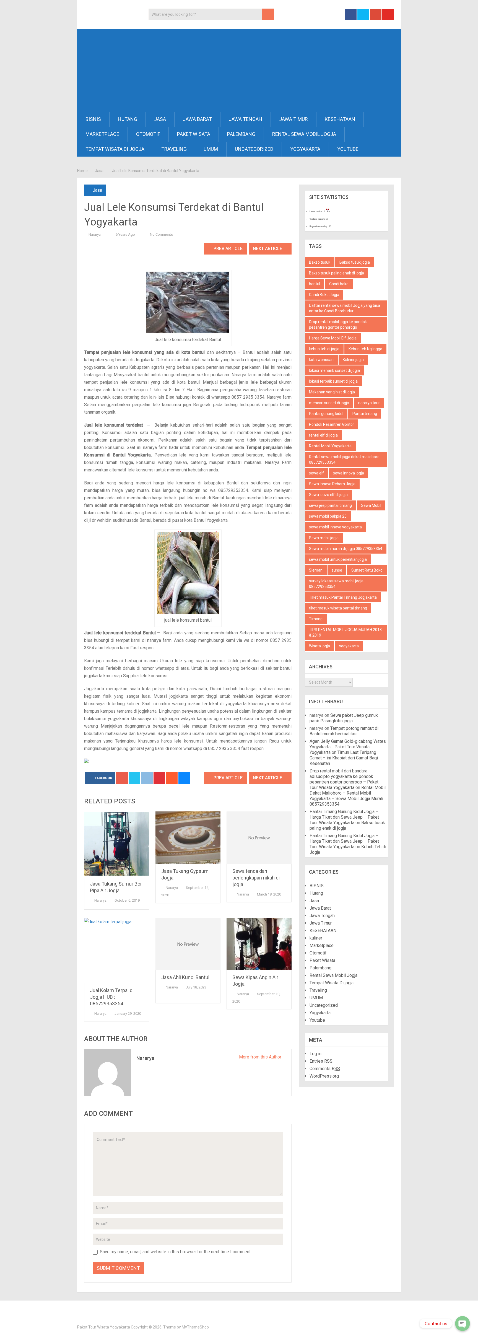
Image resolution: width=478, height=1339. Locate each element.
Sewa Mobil (371, 505)
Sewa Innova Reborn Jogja (332, 484)
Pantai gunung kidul (326, 413)
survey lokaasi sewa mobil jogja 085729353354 (336, 584)
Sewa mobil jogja (324, 538)
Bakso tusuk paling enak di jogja (336, 273)
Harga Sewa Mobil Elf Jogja (333, 338)
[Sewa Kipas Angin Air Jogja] (259, 944)
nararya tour (369, 403)
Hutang (127, 119)
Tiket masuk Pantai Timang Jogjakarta (343, 597)
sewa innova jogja (348, 473)
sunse (337, 570)
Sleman (316, 570)
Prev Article (227, 248)
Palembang (241, 134)
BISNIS (93, 119)
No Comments (161, 234)
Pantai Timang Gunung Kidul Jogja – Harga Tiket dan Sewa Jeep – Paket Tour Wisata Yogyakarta (344, 817)
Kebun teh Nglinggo (365, 349)
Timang (316, 619)
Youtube (347, 149)
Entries (321, 1061)
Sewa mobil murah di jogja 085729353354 (345, 548)
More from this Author (260, 1057)
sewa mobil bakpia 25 (328, 516)
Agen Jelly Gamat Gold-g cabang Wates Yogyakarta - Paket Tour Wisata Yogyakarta (348, 747)
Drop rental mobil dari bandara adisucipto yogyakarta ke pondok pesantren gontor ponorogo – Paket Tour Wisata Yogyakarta (344, 779)
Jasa (160, 119)
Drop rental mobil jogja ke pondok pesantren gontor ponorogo (338, 324)
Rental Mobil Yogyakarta (330, 446)
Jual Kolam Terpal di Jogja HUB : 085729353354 (112, 996)
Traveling (174, 149)
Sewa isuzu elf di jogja (328, 494)
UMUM (211, 149)
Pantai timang (364, 413)
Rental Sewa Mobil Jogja (304, 134)
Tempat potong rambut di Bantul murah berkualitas (344, 731)
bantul (314, 284)
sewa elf (316, 473)
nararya (95, 234)
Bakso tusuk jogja (354, 262)
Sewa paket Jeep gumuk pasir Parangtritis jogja (344, 718)
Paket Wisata (193, 134)
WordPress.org (324, 1076)
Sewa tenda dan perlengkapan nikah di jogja (256, 877)
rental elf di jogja (323, 435)
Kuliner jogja (353, 359)
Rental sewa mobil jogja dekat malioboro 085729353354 (344, 460)
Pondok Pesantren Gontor (331, 424)
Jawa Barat (197, 119)
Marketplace (102, 134)
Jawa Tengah (245, 119)
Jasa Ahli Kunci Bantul (185, 977)
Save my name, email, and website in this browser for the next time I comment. (175, 1251)
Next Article (268, 248)
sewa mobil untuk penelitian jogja (338, 559)
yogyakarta (349, 646)
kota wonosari (321, 359)
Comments (325, 1068)
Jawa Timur (293, 119)
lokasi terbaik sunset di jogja (333, 381)
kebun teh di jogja (324, 349)
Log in (315, 1053)
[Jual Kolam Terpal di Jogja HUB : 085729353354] (116, 950)
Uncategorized (254, 149)
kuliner (316, 938)
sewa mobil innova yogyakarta (335, 527)
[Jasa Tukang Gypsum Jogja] (187, 837)
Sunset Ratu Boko (367, 570)
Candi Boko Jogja (324, 294)
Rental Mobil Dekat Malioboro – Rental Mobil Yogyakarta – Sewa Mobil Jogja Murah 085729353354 (348, 796)
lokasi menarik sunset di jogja (334, 370)
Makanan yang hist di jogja (332, 392)
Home (82, 170)
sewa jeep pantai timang (330, 505)
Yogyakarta (305, 149)
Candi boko (339, 284)
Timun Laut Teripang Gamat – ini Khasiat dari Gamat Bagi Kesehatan (344, 758)
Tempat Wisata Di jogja (114, 149)
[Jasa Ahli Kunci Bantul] (187, 944)
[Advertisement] (239, 70)
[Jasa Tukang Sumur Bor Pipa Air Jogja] (116, 843)
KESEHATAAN (340, 119)
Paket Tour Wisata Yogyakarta (103, 1327)
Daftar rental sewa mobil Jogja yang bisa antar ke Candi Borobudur (344, 308)
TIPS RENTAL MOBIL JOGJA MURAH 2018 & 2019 (345, 632)
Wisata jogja (319, 646)
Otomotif (148, 134)
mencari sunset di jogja (329, 403)
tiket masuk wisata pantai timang (338, 608)
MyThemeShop (195, 1327)
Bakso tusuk (319, 262)
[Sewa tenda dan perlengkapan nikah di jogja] (259, 837)
